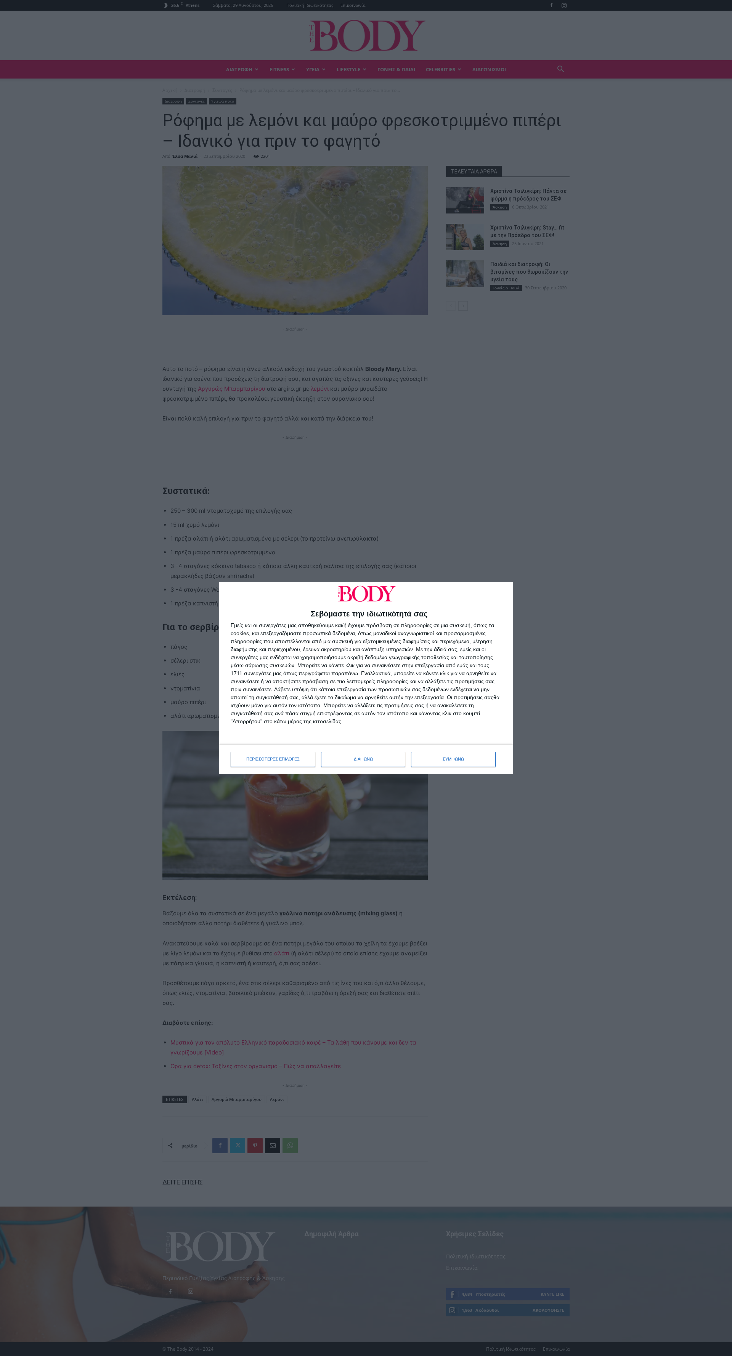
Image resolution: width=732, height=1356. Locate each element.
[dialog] (366, 677)
